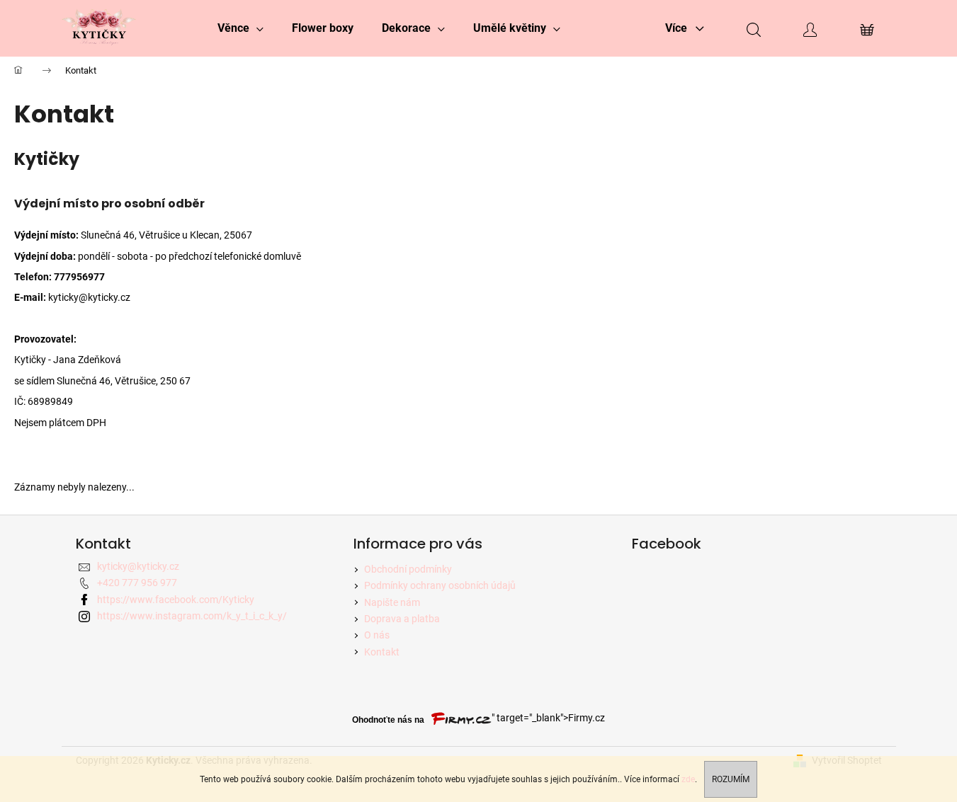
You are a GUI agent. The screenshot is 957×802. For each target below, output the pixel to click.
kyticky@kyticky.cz (138, 566)
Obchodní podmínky (408, 569)
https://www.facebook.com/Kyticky (175, 599)
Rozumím (730, 779)
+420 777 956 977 (137, 582)
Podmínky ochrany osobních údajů (440, 585)
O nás (377, 635)
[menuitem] (240, 28)
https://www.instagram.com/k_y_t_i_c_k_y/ (192, 615)
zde (688, 779)
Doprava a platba (402, 618)
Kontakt (382, 652)
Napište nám (392, 602)
